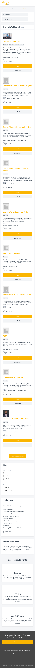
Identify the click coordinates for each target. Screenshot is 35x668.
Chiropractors (7, 533)
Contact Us (28, 650)
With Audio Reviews (10, 490)
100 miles (7, 479)
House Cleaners (7, 523)
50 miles (7, 476)
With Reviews (9, 488)
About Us (22, 650)
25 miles (7, 473)
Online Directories (12, 650)
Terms (15, 653)
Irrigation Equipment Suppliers (11, 521)
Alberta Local (5, 9)
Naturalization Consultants (10, 514)
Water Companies (8, 509)
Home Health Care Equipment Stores (13, 507)
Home (4, 650)
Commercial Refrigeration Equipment (13, 511)
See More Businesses (17, 456)
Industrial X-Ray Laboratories (11, 516)
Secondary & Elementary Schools (12, 528)
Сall (18, 66)
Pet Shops (6, 525)
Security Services (8, 518)
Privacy (20, 653)
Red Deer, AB (15, 9)
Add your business (17, 642)
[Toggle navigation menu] (33, 3)
